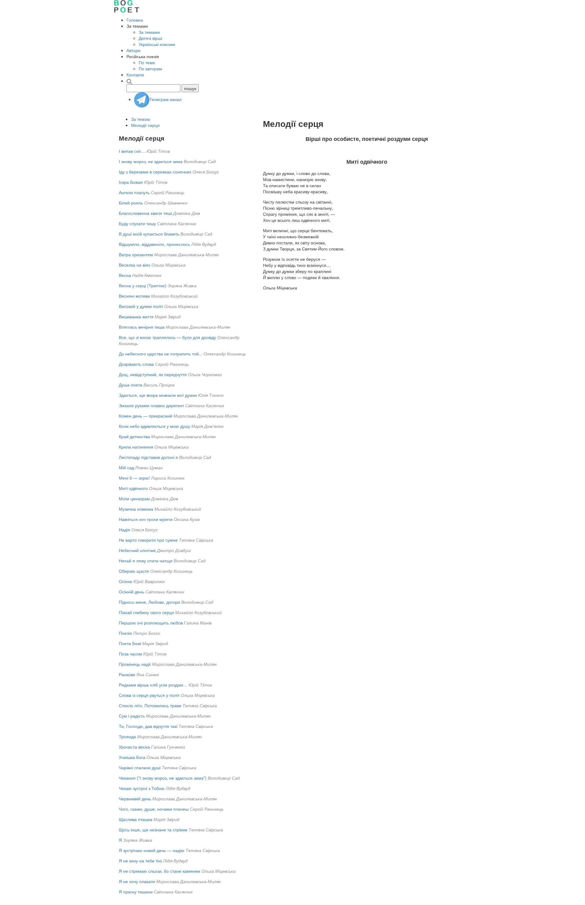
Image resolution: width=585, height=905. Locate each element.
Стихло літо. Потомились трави (150, 705)
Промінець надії (135, 664)
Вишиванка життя (136, 316)
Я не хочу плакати (137, 881)
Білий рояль (131, 203)
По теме (147, 62)
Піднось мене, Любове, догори (149, 602)
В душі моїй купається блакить (149, 234)
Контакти (135, 75)
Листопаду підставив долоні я (148, 457)
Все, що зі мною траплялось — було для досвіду (167, 337)
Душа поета (130, 385)
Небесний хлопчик (137, 550)
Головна (134, 20)
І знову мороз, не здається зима (151, 161)
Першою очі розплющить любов (151, 623)
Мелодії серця (145, 125)
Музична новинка (136, 509)
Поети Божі (130, 643)
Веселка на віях (134, 265)
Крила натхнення (136, 447)
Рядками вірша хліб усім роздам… (153, 685)
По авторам (150, 68)
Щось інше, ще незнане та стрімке (153, 829)
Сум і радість (132, 716)
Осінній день (131, 592)
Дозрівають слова (136, 364)
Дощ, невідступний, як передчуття (153, 374)
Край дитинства (134, 436)
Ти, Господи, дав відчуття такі (148, 726)
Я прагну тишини (136, 892)
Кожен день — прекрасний (145, 416)
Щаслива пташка (135, 819)
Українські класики (157, 44)
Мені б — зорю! (134, 478)
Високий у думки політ (141, 306)
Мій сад (126, 467)
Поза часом (130, 654)
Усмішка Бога (132, 757)
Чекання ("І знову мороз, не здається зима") (163, 778)
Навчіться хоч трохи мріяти (145, 519)
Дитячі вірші (150, 38)
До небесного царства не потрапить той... (160, 354)
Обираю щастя (134, 571)
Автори (133, 50)
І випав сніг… (132, 151)
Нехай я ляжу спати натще (145, 560)
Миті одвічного (133, 488)
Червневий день (135, 798)
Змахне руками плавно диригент (151, 405)
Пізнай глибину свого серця (146, 612)
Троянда (127, 736)
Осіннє (125, 581)
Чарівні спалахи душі (140, 767)
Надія (124, 529)
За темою (140, 119)
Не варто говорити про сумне (148, 540)
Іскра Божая (131, 182)
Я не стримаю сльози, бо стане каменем (159, 871)
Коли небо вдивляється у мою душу (154, 426)
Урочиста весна (134, 747)
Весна (125, 275)
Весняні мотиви (134, 296)
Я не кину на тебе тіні (140, 861)
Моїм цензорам (134, 498)
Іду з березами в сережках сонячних (155, 172)
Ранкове (127, 674)
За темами (149, 32)
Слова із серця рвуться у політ (149, 695)
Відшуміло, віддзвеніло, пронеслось (154, 244)
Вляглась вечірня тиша (142, 327)
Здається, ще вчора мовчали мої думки (158, 395)
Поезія (125, 633)
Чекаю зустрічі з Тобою (142, 788)
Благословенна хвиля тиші (145, 213)
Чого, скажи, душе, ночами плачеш (154, 809)
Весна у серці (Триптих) (142, 285)
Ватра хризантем (136, 254)
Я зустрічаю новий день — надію (151, 850)
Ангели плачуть (134, 192)
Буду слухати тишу (137, 223)
